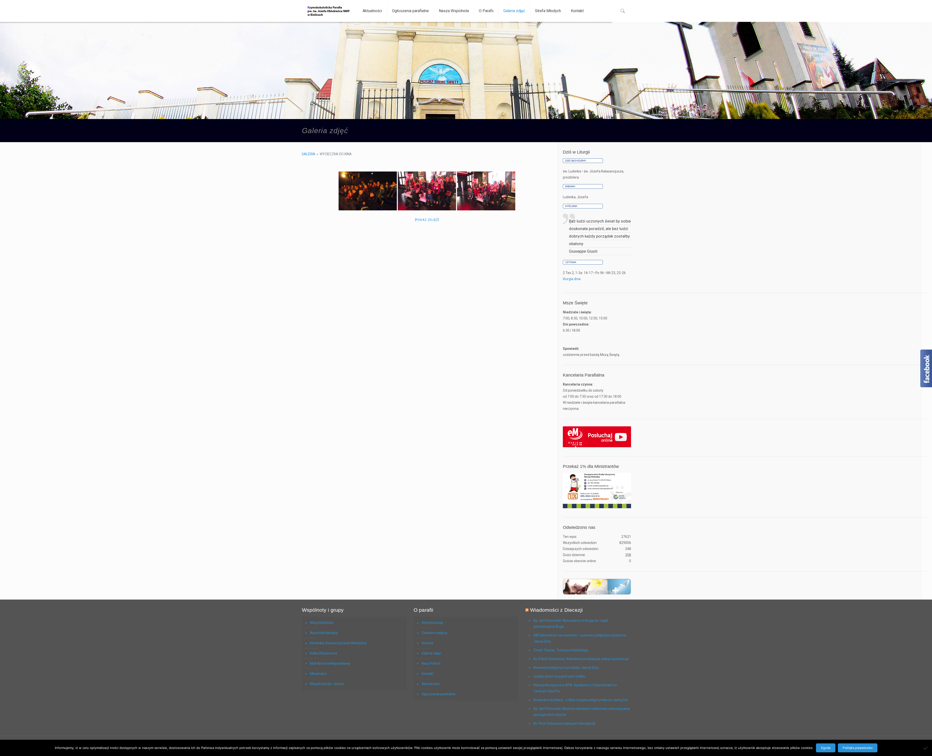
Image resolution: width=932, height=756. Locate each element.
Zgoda (826, 748)
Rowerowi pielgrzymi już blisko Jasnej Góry (566, 668)
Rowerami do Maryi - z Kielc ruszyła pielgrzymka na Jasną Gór (580, 700)
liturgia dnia (572, 279)
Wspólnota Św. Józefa (327, 684)
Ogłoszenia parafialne (438, 694)
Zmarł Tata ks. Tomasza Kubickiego (560, 650)
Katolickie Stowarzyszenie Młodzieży (338, 643)
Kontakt (427, 674)
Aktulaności (431, 684)
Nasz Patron (431, 663)
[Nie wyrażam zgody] (926, 748)
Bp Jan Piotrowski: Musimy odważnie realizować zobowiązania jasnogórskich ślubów (581, 712)
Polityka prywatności (858, 748)
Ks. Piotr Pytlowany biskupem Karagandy (564, 723)
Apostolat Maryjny (324, 633)
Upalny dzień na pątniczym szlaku (559, 676)
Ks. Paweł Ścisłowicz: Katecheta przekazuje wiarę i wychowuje (581, 659)
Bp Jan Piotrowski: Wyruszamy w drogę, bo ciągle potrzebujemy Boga (570, 623)
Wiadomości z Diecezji (556, 610)
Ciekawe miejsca (434, 633)
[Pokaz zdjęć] (427, 220)
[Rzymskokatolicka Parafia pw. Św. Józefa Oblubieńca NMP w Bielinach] (328, 11)
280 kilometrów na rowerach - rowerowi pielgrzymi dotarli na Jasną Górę (579, 638)
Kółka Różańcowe (323, 653)
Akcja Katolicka (321, 623)
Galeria (308, 154)
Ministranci (318, 674)
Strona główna (589, 129)
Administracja (432, 623)
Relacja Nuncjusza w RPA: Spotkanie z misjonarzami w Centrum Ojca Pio (575, 688)
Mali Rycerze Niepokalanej (330, 663)
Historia (427, 643)
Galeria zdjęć (431, 653)
